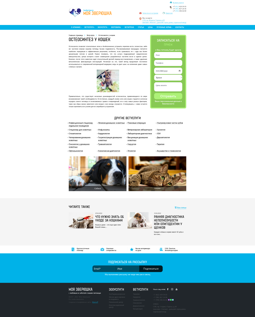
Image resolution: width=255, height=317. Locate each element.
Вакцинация (138, 309)
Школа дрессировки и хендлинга (117, 298)
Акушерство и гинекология (169, 151)
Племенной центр (116, 302)
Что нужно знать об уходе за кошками (109, 218)
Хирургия (132, 144)
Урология (161, 129)
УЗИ (159, 133)
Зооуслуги (102, 27)
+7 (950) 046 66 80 (160, 300)
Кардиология (104, 133)
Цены (150, 27)
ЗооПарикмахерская (117, 294)
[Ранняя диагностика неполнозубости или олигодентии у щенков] (140, 223)
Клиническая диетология (109, 151)
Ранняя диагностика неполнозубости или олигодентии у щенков (169, 222)
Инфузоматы (104, 129)
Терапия (160, 144)
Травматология (105, 144)
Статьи (141, 27)
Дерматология (163, 137)
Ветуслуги (89, 27)
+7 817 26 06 (179, 9)
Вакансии (169, 13)
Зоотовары (116, 27)
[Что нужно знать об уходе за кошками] (81, 220)
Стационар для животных (80, 129)
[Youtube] (176, 289)
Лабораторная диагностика (140, 133)
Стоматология (75, 133)
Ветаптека (129, 27)
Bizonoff (95, 302)
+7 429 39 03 (179, 6)
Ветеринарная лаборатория (140, 129)
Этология (132, 151)
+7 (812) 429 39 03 (160, 295)
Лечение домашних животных (111, 123)
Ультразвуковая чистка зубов (170, 123)
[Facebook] (168, 289)
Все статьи (181, 207)
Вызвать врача (178, 3)
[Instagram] (172, 289)
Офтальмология (76, 151)
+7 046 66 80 (179, 11)
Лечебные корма (164, 27)
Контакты (179, 27)
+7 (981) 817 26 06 (160, 297)
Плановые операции (137, 123)
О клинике (75, 27)
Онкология (137, 303)
